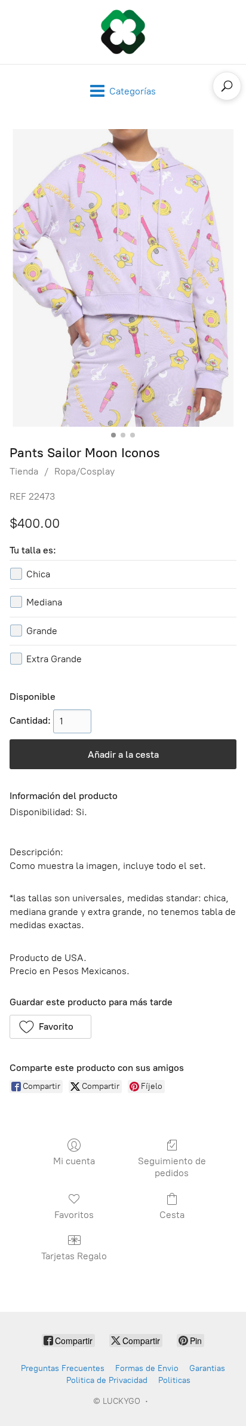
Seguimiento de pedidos (172, 1166)
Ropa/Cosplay (84, 471)
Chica (38, 574)
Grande (41, 631)
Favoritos (74, 1214)
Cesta (171, 1214)
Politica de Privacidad (106, 1380)
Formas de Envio (147, 1368)
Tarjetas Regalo (74, 1256)
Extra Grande (54, 659)
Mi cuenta (74, 1161)
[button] (50, 1027)
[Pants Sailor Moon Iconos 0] (123, 278)
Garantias (207, 1368)
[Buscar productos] (227, 86)
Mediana (44, 602)
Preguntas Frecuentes (62, 1368)
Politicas (174, 1380)
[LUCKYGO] (123, 32)
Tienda (24, 471)
